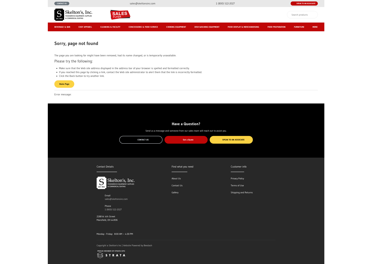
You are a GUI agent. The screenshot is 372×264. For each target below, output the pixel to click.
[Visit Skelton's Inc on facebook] (98, 226)
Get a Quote (188, 139)
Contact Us (62, 3)
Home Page (64, 84)
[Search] (314, 14)
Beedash (148, 245)
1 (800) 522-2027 (113, 209)
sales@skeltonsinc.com (116, 198)
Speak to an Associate (305, 3)
